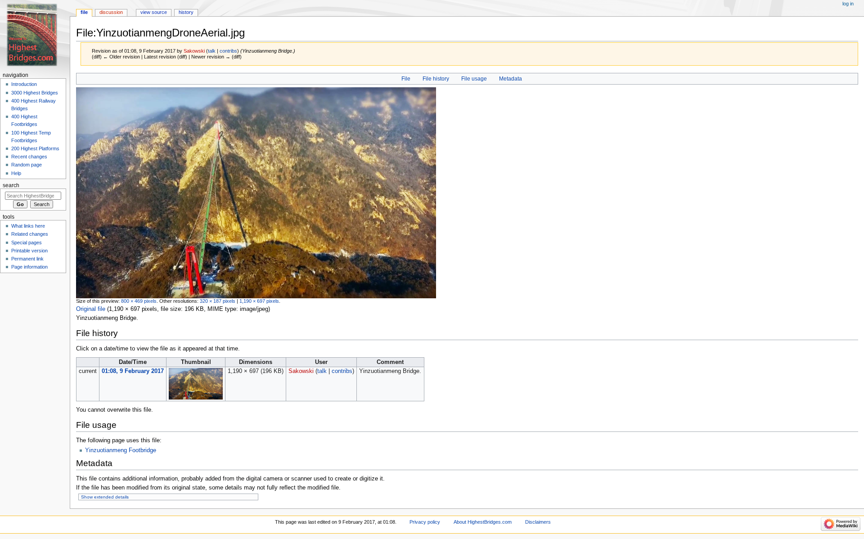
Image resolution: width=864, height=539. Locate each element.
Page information (29, 267)
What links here (28, 226)
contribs (228, 51)
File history (436, 79)
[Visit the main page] (35, 35)
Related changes (29, 234)
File (405, 79)
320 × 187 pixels (217, 301)
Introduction (24, 84)
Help (16, 173)
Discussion (111, 12)
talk (212, 51)
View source (153, 12)
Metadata (510, 79)
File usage (474, 79)
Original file (90, 309)
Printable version (29, 250)
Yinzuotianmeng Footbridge (120, 450)
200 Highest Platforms (35, 148)
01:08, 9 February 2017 (133, 371)
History (186, 12)
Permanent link (27, 258)
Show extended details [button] (105, 496)
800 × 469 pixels (139, 301)
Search (11, 185)
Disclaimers (538, 522)
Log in (848, 3)
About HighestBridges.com (483, 522)
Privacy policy (425, 522)
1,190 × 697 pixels (259, 301)
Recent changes (29, 156)
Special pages (26, 242)
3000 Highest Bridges (34, 92)
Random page (26, 164)
